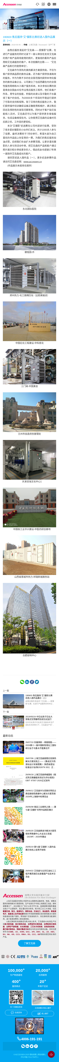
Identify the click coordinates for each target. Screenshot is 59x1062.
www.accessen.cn (32, 161)
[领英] (27, 682)
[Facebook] (32, 682)
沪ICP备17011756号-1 (29, 1057)
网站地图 (41, 1055)
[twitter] (36, 682)
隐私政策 (33, 1055)
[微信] (22, 682)
